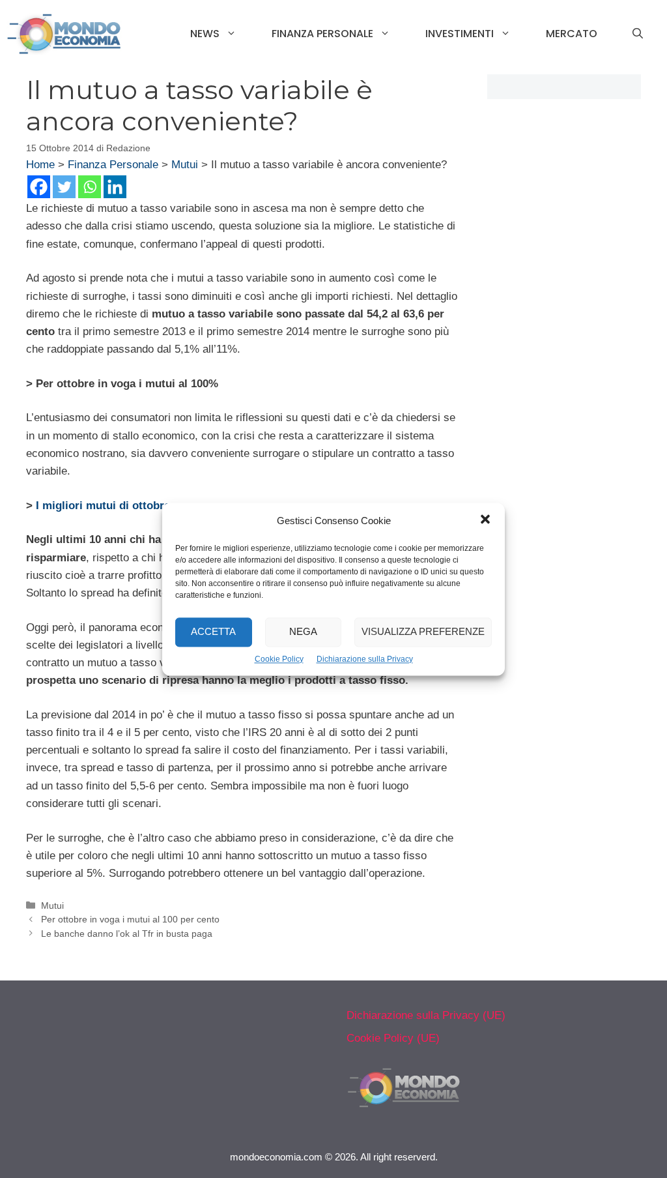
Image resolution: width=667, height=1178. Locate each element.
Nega (303, 631)
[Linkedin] (115, 186)
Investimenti (459, 33)
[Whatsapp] (89, 186)
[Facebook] (38, 186)
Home (40, 164)
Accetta (213, 631)
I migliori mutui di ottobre (103, 505)
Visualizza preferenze (423, 631)
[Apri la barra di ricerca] (637, 34)
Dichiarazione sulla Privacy (365, 659)
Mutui (184, 164)
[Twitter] (64, 186)
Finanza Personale (322, 33)
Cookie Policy (279, 659)
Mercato (571, 33)
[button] (485, 520)
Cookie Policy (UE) (393, 1038)
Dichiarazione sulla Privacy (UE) (426, 1015)
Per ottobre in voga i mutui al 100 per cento (130, 919)
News (205, 33)
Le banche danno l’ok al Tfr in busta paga (126, 933)
